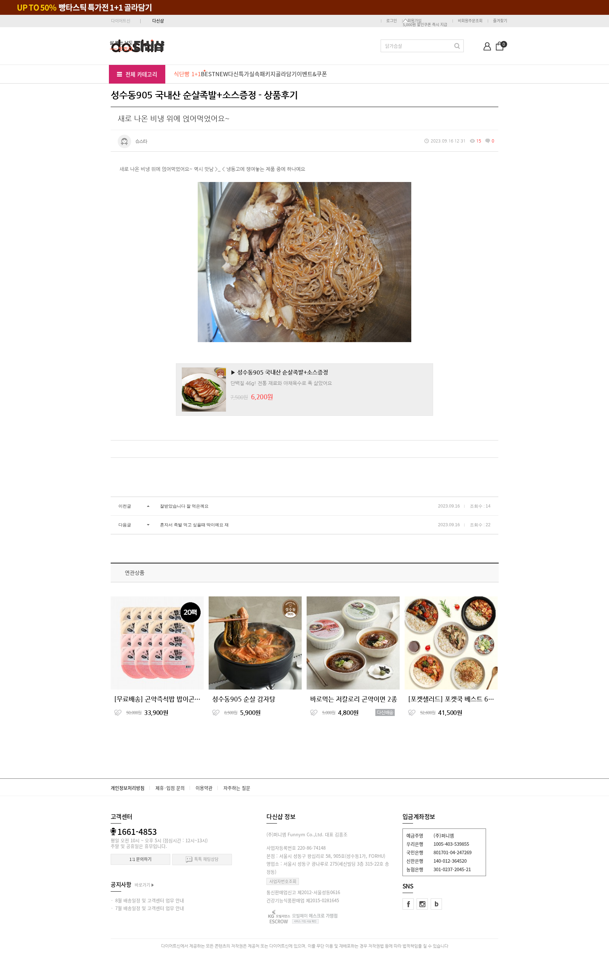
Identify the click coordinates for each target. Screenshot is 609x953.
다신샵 (158, 21)
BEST (208, 74)
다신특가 (238, 74)
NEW (221, 74)
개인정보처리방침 (127, 787)
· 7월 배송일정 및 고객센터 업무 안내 (147, 908)
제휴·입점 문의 (170, 787)
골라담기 (286, 74)
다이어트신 (120, 21)
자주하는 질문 (236, 787)
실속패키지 (262, 74)
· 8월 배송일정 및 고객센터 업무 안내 (147, 900)
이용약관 (204, 787)
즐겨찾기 (500, 21)
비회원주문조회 (470, 21)
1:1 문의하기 (140, 859)
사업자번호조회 (282, 881)
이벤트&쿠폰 (312, 74)
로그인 (391, 21)
